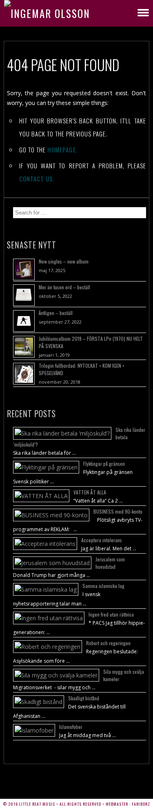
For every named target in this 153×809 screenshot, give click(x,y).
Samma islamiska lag (103, 585)
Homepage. (62, 149)
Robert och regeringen (108, 642)
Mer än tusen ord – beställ (64, 287)
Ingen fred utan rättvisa (111, 614)
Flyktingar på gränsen (104, 463)
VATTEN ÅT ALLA (89, 492)
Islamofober (70, 726)
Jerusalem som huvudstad (110, 563)
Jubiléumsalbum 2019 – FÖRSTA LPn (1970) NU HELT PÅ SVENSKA (91, 342)
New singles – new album (64, 261)
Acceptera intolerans (101, 539)
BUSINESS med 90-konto (117, 511)
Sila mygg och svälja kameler (123, 675)
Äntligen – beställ (56, 312)
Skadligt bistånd (83, 698)
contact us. (37, 178)
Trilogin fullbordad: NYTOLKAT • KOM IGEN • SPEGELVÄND (81, 369)
